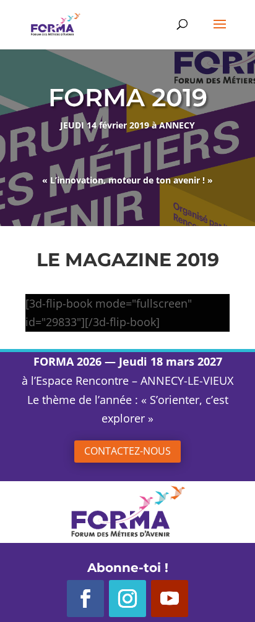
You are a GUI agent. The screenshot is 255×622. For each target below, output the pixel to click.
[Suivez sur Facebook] (85, 598)
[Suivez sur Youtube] (169, 598)
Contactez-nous (127, 451)
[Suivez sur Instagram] (127, 598)
